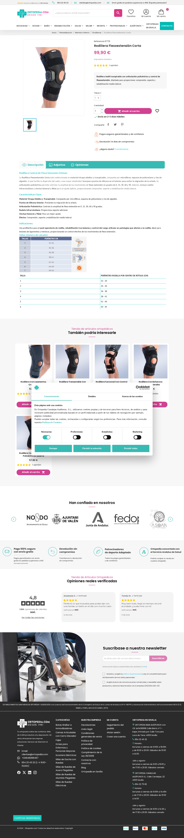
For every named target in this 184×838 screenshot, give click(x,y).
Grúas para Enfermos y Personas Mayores (65, 748)
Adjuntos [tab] (59, 165)
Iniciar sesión (113, 732)
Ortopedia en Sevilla (92, 771)
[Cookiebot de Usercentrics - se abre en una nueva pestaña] (138, 388)
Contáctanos (121, 149)
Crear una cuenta (116, 736)
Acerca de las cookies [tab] (132, 396)
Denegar (53, 448)
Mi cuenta (146, 16)
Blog (83, 767)
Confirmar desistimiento (27, 818)
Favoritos (131, 16)
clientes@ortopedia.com (90, 2)
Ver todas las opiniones (33, 617)
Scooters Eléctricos (66, 755)
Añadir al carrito (129, 111)
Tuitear (115, 124)
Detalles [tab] (92, 396)
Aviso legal (86, 729)
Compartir (108, 124)
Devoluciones (88, 724)
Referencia (99, 41)
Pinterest (122, 124)
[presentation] (13, 519)
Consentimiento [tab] (51, 396)
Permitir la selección (92, 448)
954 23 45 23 (62, 2)
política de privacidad (132, 674)
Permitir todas (130, 448)
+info (144, 667)
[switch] (77, 437)
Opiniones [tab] (81, 165)
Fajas (58, 740)
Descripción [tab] (35, 165)
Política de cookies (91, 748)
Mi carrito (161, 16)
